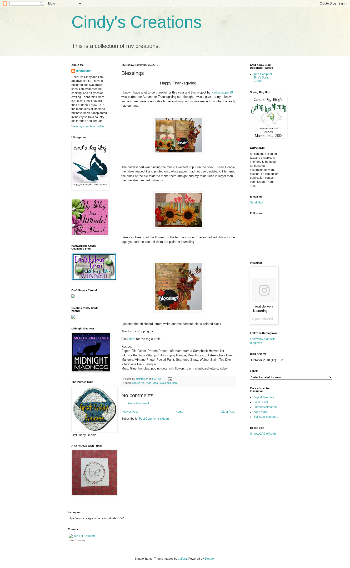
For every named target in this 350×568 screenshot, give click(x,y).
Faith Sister (261, 402)
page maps (261, 412)
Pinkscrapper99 (222, 92)
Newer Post (130, 411)
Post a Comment (138, 403)
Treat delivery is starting (263, 308)
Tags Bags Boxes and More (161, 382)
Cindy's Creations (136, 22)
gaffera (182, 558)
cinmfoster (83, 71)
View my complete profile (87, 126)
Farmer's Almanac (265, 407)
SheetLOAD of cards (263, 433)
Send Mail (256, 202)
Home (179, 411)
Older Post (228, 411)
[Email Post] (169, 378)
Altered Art (138, 382)
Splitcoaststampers (266, 416)
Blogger (210, 558)
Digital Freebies (264, 397)
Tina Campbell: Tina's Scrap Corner (263, 78)
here (132, 339)
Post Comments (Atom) (154, 418)
